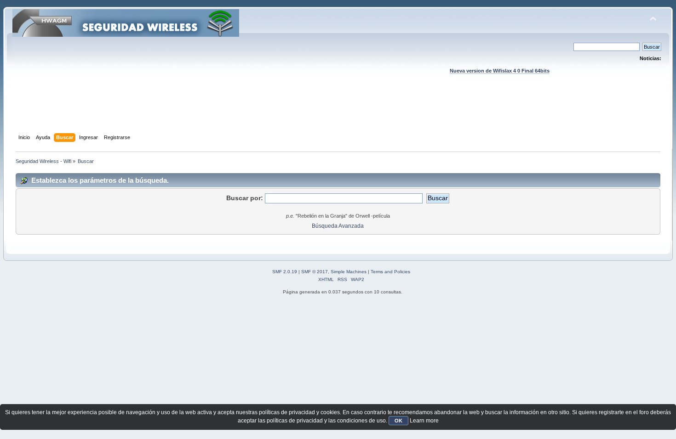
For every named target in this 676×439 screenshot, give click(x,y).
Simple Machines (349, 271)
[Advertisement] (338, 112)
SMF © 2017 (314, 271)
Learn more (424, 420)
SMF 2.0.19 (284, 271)
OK (398, 420)
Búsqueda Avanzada (338, 226)
